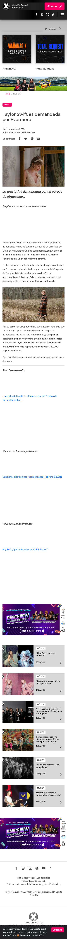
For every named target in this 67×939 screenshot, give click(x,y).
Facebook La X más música (36, 14)
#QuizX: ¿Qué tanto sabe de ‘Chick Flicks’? (25, 549)
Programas (51, 28)
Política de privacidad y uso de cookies (33, 878)
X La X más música (47, 14)
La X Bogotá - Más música (6, 6)
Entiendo (57, 930)
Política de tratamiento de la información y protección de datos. (33, 884)
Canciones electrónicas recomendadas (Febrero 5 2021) (32, 476)
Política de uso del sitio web (33, 881)
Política (40, 935)
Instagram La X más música (41, 14)
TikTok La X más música (53, 14)
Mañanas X (9, 68)
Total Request (45, 68)
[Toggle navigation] (62, 14)
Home (7, 94)
